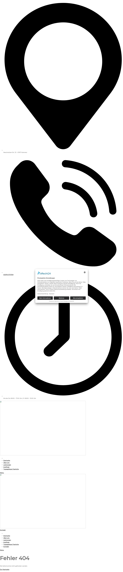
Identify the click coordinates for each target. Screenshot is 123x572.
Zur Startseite (4, 569)
